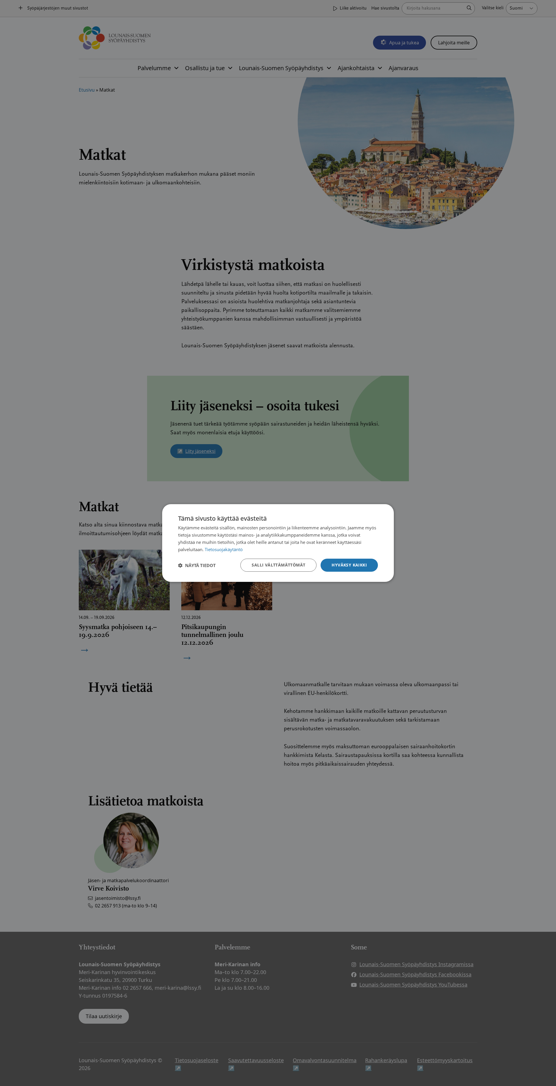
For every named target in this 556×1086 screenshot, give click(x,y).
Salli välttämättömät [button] (278, 565)
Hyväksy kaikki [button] (349, 565)
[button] (197, 565)
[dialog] (278, 543)
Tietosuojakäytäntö (224, 549)
